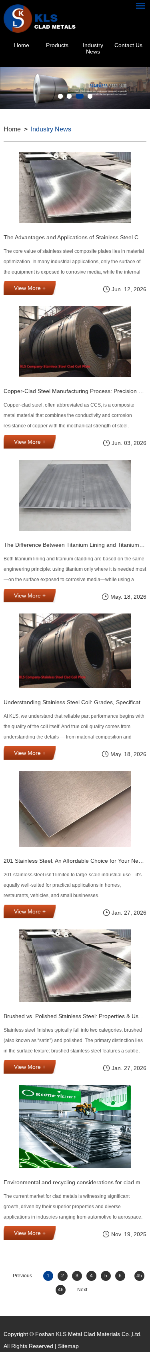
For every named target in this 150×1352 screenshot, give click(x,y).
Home (21, 45)
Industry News (93, 48)
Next (82, 1289)
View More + (30, 288)
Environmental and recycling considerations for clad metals (75, 1182)
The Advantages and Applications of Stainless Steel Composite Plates (75, 237)
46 (61, 1289)
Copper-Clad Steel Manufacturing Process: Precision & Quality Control (75, 391)
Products (57, 45)
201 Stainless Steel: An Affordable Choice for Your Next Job (75, 861)
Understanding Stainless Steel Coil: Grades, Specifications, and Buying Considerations (75, 702)
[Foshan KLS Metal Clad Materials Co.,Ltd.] (40, 17)
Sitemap (68, 1346)
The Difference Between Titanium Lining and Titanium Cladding (75, 545)
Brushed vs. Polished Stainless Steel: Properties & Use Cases (75, 1016)
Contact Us (128, 45)
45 (139, 1276)
